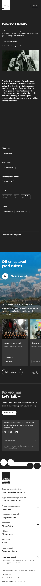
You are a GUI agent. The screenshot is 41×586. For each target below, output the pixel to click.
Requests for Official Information (13, 581)
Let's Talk (11, 396)
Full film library (11, 372)
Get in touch (8, 412)
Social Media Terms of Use (11, 578)
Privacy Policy (13, 448)
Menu (35, 5)
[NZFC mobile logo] (6, 5)
